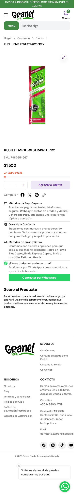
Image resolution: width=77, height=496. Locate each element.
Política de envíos (13, 401)
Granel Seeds (29, 456)
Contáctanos (47, 350)
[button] (6, 14)
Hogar (7, 38)
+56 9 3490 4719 (51, 404)
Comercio (23, 38)
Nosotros (9, 386)
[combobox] (45, 25)
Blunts (40, 38)
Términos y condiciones (17, 396)
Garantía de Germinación (18, 415)
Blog (6, 391)
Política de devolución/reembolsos (17, 409)
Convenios (46, 369)
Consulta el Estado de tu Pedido (54, 357)
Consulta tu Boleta (50, 364)
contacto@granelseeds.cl (56, 433)
